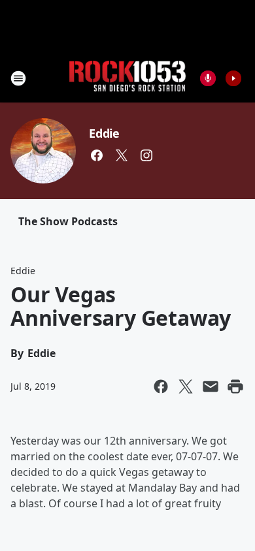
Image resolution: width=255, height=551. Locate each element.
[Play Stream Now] (233, 78)
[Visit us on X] (121, 155)
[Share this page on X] (186, 386)
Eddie (104, 133)
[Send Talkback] (208, 78)
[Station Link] (127, 78)
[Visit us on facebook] (97, 155)
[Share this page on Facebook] (161, 386)
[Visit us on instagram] (146, 155)
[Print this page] (235, 386)
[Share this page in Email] (210, 386)
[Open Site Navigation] (18, 78)
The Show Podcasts (68, 221)
